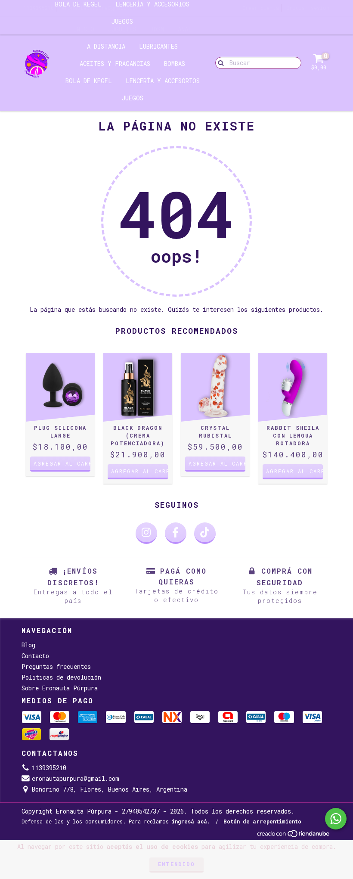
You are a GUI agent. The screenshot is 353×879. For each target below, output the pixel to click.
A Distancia (106, 46)
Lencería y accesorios (163, 81)
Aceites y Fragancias (115, 63)
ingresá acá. (191, 821)
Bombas (174, 63)
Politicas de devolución (61, 677)
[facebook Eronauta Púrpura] (175, 533)
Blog (28, 645)
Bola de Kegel (88, 81)
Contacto (35, 656)
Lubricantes (158, 46)
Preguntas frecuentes (56, 666)
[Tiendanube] (293, 835)
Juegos (122, 21)
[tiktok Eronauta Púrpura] (205, 533)
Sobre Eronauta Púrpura (60, 688)
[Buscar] (219, 62)
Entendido (176, 863)
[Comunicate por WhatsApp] (336, 818)
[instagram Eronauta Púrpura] (146, 533)
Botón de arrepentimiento (262, 821)
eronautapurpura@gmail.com (75, 778)
